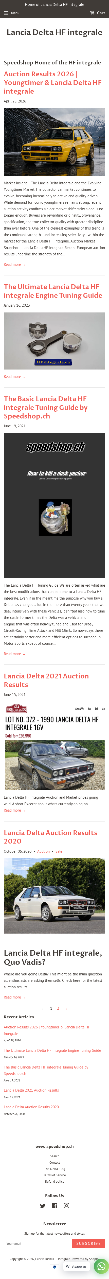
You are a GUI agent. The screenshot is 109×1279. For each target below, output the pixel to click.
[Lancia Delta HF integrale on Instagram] (66, 1207)
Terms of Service (54, 1175)
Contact (54, 1162)
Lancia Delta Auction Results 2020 (50, 837)
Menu (15, 13)
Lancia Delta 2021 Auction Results (46, 681)
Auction (43, 851)
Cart (100, 13)
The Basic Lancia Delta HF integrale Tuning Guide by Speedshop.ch (46, 408)
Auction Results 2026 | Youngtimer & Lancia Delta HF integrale (53, 83)
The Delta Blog (54, 1169)
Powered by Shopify (85, 1259)
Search (54, 1156)
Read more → (15, 264)
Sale (59, 851)
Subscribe (88, 1243)
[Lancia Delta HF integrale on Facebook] (55, 1207)
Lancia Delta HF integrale (54, 32)
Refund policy (54, 1181)
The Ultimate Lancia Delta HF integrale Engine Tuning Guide (53, 291)
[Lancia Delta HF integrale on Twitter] (43, 1207)
